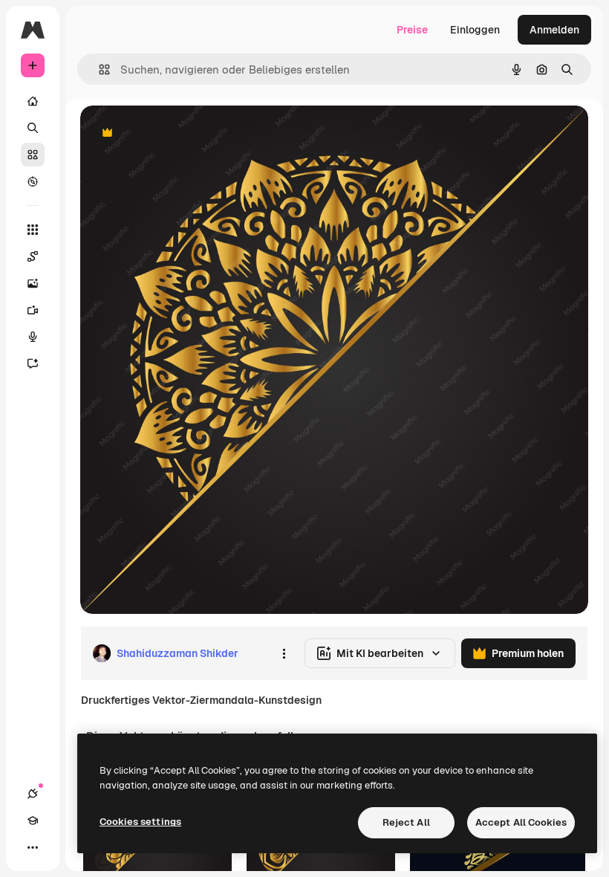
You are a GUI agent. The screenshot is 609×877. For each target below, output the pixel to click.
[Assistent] (33, 363)
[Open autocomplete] (98, 69)
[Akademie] (33, 820)
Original (175, 133)
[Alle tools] (33, 230)
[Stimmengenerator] (33, 337)
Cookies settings (140, 821)
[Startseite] (33, 101)
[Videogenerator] (33, 310)
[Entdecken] (33, 181)
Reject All (406, 822)
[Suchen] (33, 128)
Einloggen (475, 29)
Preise (412, 29)
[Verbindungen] (33, 794)
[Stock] (33, 154)
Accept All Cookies (521, 822)
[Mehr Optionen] (284, 653)
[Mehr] (33, 847)
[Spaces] (33, 256)
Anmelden (554, 29)
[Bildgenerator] (33, 283)
